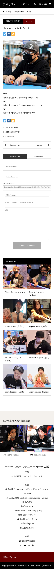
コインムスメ (43, 489)
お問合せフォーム (9, 557)
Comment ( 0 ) (15, 156)
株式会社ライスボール (27, 519)
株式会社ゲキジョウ (27, 515)
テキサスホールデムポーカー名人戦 (25, 4)
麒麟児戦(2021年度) (13, 21)
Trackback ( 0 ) (39, 156)
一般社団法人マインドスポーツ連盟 (27, 476)
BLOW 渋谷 (27, 502)
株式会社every (27, 506)
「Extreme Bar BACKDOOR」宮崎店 (27, 511)
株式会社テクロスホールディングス (20, 489)
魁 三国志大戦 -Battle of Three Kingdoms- (24, 498)
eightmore (14, 127)
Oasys (45, 498)
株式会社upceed (27, 523)
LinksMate (27, 494)
